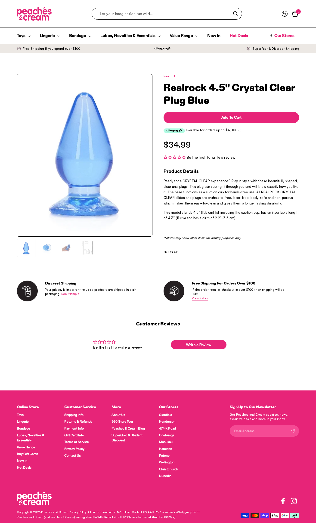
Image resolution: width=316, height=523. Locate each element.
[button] (175, 157)
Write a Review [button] (198, 344)
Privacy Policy (77, 512)
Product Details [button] (181, 171)
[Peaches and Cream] (34, 14)
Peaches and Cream (54, 512)
